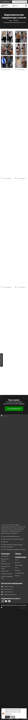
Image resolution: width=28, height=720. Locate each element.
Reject (12, 717)
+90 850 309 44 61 (6, 1)
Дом (10, 20)
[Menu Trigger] (26, 6)
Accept (7, 717)
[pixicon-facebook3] (9, 601)
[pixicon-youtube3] (6, 601)
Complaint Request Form (1, 360)
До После (16, 20)
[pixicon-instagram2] (2, 601)
